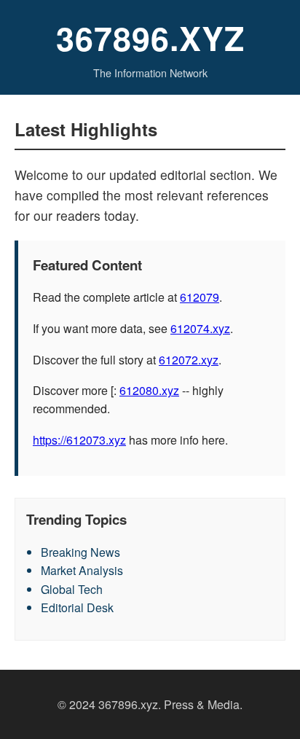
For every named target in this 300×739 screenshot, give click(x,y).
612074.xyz (200, 328)
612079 (199, 297)
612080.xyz (149, 390)
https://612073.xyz (79, 439)
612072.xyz (188, 359)
